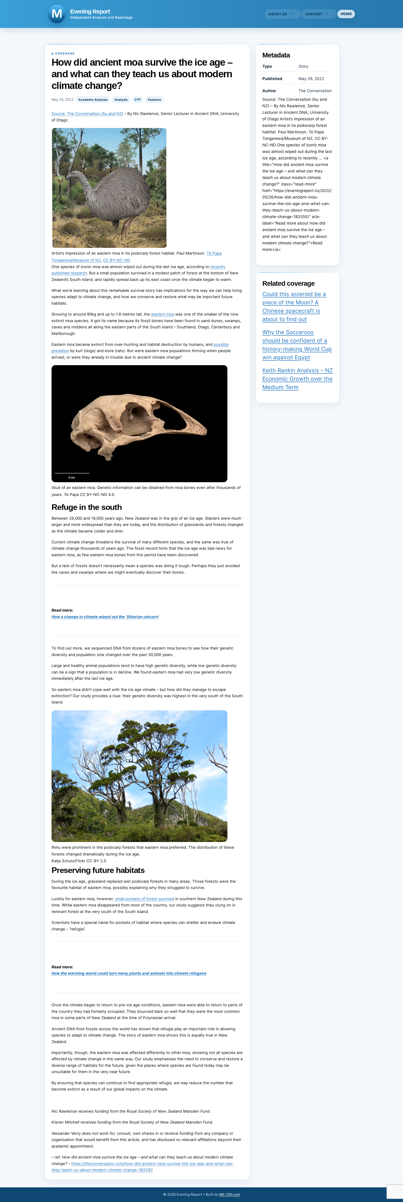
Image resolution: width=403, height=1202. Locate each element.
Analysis (121, 99)
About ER (277, 14)
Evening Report (90, 11)
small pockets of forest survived (144, 898)
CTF (138, 99)
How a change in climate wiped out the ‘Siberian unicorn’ (105, 616)
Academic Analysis (93, 99)
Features (154, 99)
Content (314, 14)
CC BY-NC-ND (116, 260)
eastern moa (162, 314)
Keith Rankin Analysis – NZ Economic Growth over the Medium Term (297, 379)
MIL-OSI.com (229, 1194)
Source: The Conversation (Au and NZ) (87, 113)
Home (346, 14)
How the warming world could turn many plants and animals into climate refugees (129, 973)
